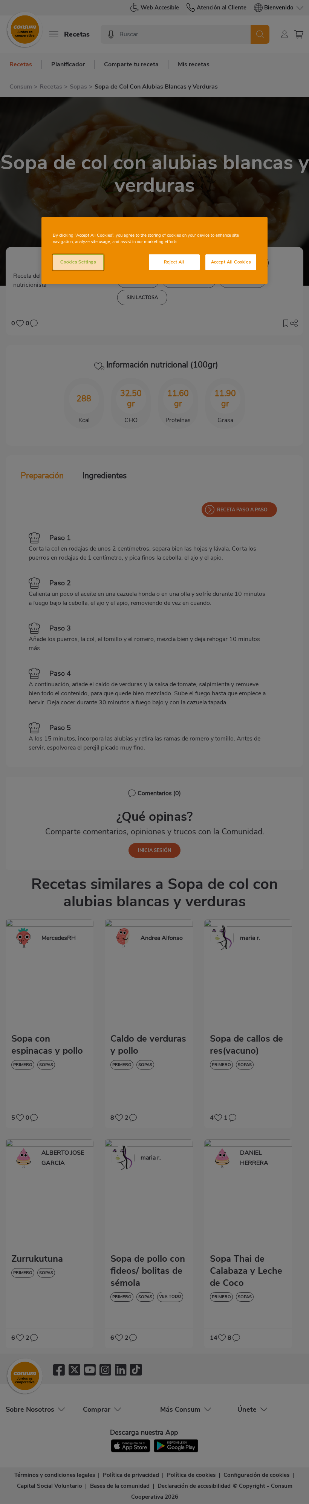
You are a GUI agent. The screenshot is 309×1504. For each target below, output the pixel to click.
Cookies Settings (78, 262)
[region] (154, 250)
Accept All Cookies (231, 262)
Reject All (174, 262)
